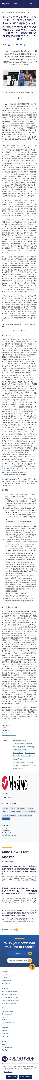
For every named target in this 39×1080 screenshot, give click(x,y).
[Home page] (9, 4)
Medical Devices (30, 753)
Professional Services (20, 750)
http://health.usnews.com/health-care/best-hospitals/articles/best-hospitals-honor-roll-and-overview (20, 601)
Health (34, 765)
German (30, 808)
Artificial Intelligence (27, 756)
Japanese (6, 819)
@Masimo (16, 331)
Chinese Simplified (25, 815)
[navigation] (35, 4)
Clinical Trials (17, 759)
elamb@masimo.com (9, 735)
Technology (31, 747)
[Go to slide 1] (19, 98)
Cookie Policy (8, 1071)
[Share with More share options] (29, 44)
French (5, 812)
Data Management (19, 747)
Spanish (12, 808)
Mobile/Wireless (18, 768)
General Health (18, 753)
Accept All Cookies (25, 1076)
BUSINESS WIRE (23, 104)
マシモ (13, 106)
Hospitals (16, 756)
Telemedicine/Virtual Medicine (23, 743)
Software (16, 765)
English (5, 808)
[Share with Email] (21, 44)
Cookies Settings (12, 1076)
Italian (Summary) (16, 812)
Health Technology (19, 740)
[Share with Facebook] (17, 44)
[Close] (35, 1068)
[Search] (31, 4)
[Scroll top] (32, 967)
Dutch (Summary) (30, 812)
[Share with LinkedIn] (9, 44)
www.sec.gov (19, 671)
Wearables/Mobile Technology (23, 762)
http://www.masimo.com (13, 499)
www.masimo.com (8, 468)
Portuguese (21, 808)
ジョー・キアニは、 (27, 145)
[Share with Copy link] (25, 44)
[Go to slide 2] (21, 98)
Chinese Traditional (9, 815)
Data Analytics (25, 765)
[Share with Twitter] (13, 44)
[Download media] (36, 93)
